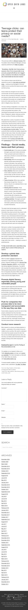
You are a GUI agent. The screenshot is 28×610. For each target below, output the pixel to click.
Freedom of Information (14, 368)
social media (4, 373)
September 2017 (5, 519)
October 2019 (4, 471)
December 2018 (5, 485)
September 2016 (5, 545)
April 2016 (4, 556)
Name (3, 404)
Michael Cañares (18, 61)
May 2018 (3, 501)
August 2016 (4, 547)
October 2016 (4, 542)
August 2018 (4, 494)
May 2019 (3, 480)
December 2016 (5, 538)
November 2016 (5, 540)
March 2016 (4, 559)
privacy (22, 371)
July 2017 (3, 524)
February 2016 (5, 561)
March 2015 (4, 575)
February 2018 (5, 508)
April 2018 (4, 503)
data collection (10, 371)
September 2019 (5, 473)
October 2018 (4, 489)
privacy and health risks (17, 138)
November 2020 (5, 459)
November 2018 (5, 487)
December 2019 (5, 466)
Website (3, 417)
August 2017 (4, 522)
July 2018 (3, 496)
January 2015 (4, 579)
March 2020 (4, 464)
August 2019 (4, 475)
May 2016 (3, 554)
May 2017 (3, 529)
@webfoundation (9, 353)
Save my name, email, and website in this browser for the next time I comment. (11, 426)
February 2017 (5, 535)
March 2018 (4, 505)
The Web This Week (21, 364)
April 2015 (4, 572)
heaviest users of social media (11, 129)
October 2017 (4, 517)
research (12, 258)
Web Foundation (19, 64)
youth (9, 373)
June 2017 (4, 526)
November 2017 (5, 515)
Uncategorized (4, 369)
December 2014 (5, 582)
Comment (4, 388)
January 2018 (4, 510)
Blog (8, 368)
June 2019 (4, 478)
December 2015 (5, 563)
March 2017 (4, 533)
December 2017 (5, 512)
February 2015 (5, 577)
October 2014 (4, 584)
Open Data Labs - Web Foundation (14, 4)
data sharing (17, 371)
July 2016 (3, 549)
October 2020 (4, 462)
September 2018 (5, 492)
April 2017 (4, 531)
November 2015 (5, 565)
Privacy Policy (17, 599)
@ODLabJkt (12, 596)
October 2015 (4, 568)
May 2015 (3, 570)
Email (3, 411)
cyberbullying (7, 140)
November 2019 (5, 468)
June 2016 (4, 552)
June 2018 (4, 498)
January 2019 (4, 482)
